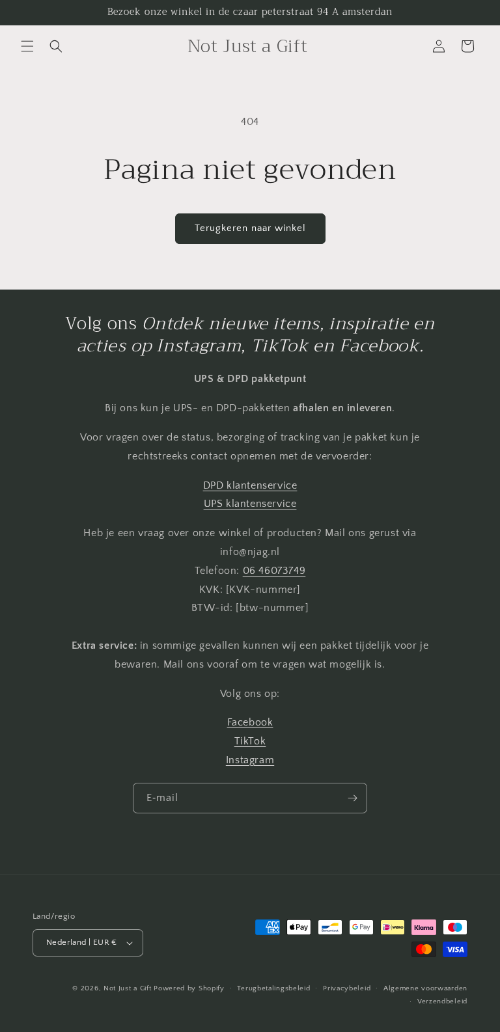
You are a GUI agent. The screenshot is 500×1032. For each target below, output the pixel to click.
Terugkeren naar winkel (250, 228)
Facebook (250, 722)
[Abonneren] (352, 798)
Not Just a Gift (128, 988)
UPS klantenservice (250, 503)
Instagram (250, 760)
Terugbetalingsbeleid (273, 988)
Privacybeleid (346, 988)
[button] (27, 46)
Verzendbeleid (442, 1001)
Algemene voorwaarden (425, 988)
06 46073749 (274, 571)
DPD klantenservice (250, 485)
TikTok (250, 741)
